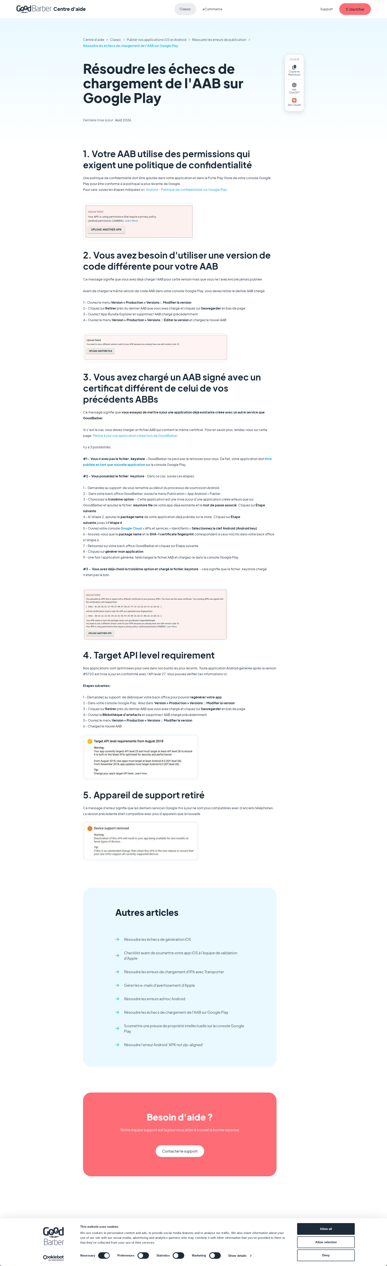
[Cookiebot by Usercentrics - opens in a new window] (53, 1258)
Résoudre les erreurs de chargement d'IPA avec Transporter (174, 971)
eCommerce (212, 9)
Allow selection (326, 1242)
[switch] (143, 1255)
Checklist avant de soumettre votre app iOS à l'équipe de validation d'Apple (180, 955)
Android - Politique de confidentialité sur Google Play (186, 189)
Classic (185, 9)
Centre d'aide (93, 39)
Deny (326, 1255)
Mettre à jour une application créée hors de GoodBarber (135, 435)
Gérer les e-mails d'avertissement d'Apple (159, 985)
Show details (237, 1255)
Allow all (326, 1229)
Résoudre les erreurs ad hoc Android (154, 998)
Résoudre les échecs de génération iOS (157, 939)
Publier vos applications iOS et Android (156, 39)
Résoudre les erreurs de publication (219, 39)
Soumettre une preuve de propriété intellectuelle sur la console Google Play (184, 1028)
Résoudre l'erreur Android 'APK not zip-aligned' (163, 1044)
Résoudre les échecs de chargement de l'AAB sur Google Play (130, 46)
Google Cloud (131, 528)
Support (326, 9)
